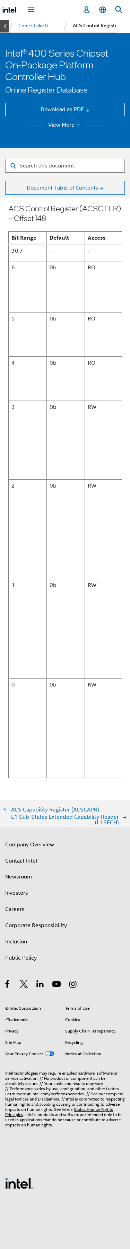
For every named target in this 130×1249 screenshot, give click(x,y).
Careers (14, 909)
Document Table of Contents (62, 187)
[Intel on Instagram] (73, 985)
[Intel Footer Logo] (19, 1182)
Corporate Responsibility (36, 925)
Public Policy (21, 957)
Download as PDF (62, 109)
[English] (102, 9)
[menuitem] (33, 26)
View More (61, 125)
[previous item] (4, 26)
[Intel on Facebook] (7, 985)
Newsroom (18, 876)
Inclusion (16, 941)
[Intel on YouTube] (57, 985)
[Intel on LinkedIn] (40, 985)
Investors (16, 892)
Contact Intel (21, 860)
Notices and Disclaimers (37, 1099)
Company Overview (29, 844)
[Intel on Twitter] (24, 985)
